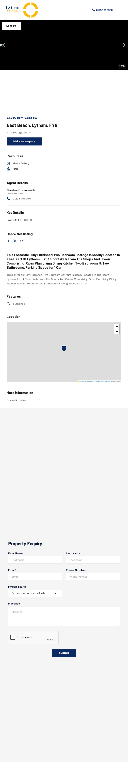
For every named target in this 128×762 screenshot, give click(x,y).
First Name (15, 553)
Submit (64, 652)
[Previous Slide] (3, 45)
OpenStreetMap (109, 381)
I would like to (17, 587)
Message (14, 603)
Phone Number (76, 570)
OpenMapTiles (99, 381)
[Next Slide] (124, 45)
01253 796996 (22, 198)
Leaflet (82, 381)
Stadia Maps (89, 381)
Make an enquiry (24, 141)
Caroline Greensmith (21, 190)
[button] (64, 45)
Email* (12, 570)
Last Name (73, 553)
